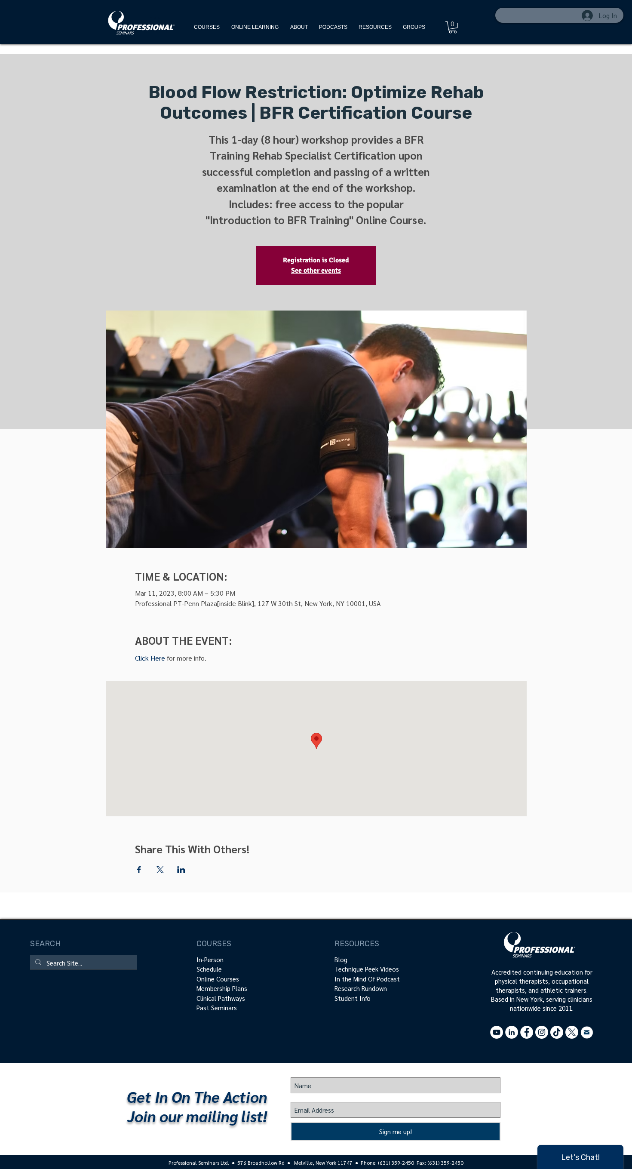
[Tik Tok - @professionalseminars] (556, 1032)
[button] (375, 27)
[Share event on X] (160, 869)
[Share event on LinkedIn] (181, 869)
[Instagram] (541, 1032)
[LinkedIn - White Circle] (511, 1032)
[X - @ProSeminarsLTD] (571, 1032)
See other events (316, 270)
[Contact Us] (586, 1032)
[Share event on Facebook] (139, 869)
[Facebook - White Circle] (526, 1032)
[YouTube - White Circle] (496, 1032)
